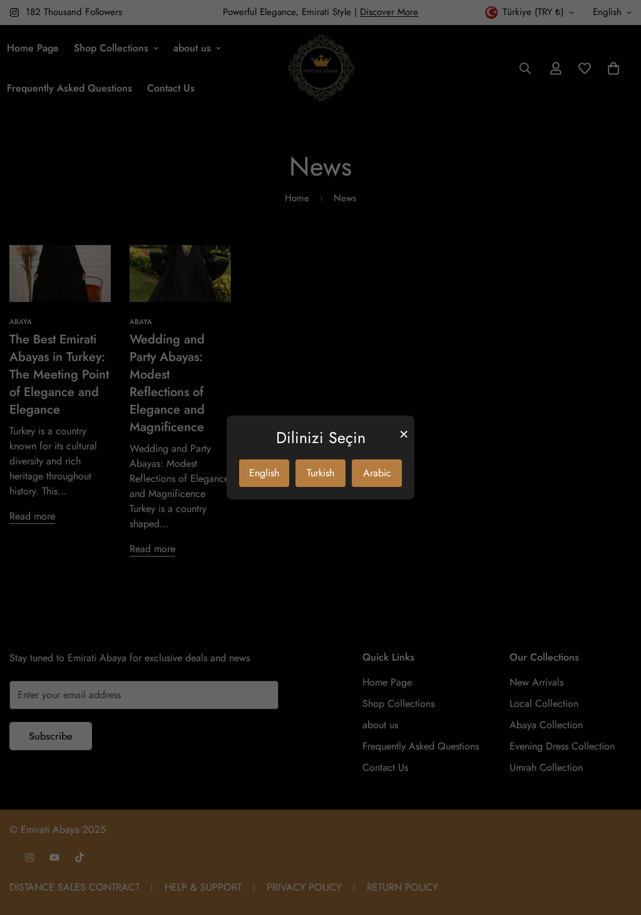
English (264, 473)
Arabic (377, 473)
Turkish (320, 473)
